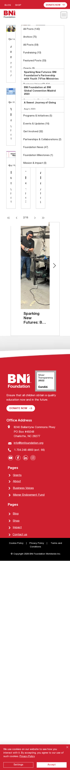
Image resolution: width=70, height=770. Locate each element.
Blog (16, 513)
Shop (16, 521)
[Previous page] (17, 218)
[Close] (65, 749)
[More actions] (11, 39)
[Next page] (35, 218)
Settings (18, 765)
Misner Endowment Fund (29, 495)
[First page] (8, 218)
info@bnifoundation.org (28, 443)
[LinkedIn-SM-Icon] (25, 457)
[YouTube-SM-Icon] (10, 457)
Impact (17, 527)
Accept (52, 765)
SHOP (18, 5)
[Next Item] (54, 265)
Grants (17, 475)
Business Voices (23, 488)
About (17, 481)
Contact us (20, 534)
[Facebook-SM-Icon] (18, 457)
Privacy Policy (36, 543)
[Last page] (43, 218)
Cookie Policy (16, 543)
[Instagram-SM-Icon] (33, 457)
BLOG (8, 5)
